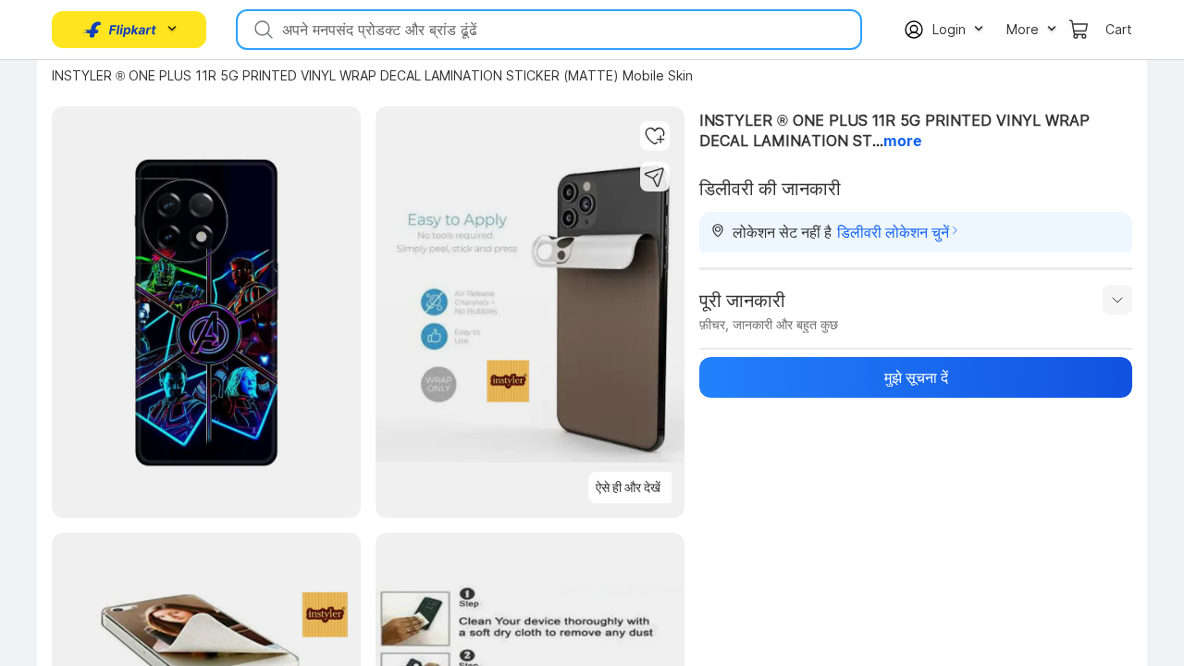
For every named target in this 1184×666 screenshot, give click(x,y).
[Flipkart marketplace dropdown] (120, 29)
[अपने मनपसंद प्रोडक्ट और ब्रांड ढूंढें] (261, 29)
